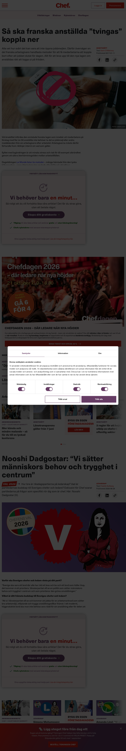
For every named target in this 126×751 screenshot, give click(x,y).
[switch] (49, 389)
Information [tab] (63, 353)
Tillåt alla (99, 399)
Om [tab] (99, 353)
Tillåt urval (62, 399)
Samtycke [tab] (26, 353)
